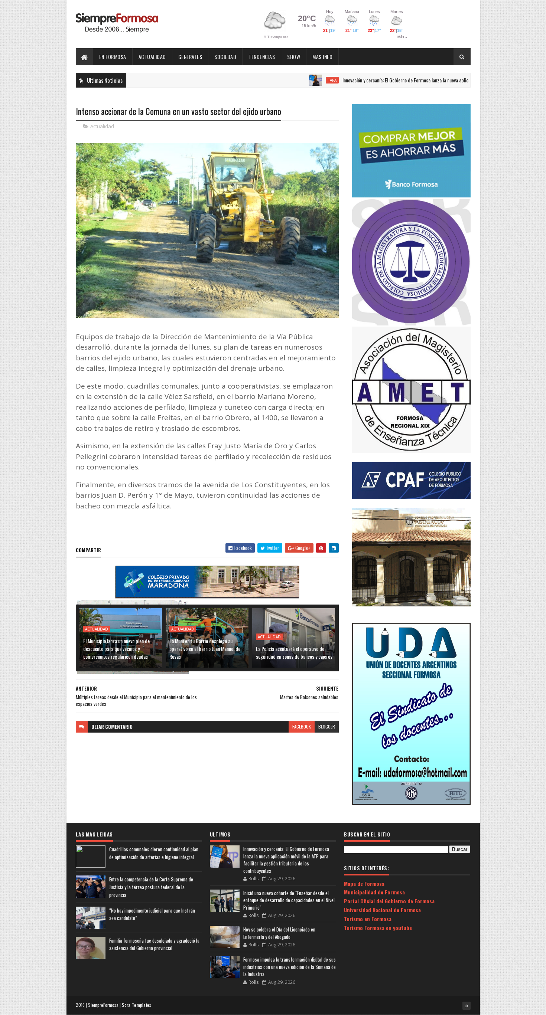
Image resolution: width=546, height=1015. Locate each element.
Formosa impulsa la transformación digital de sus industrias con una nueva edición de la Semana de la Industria (289, 967)
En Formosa (112, 56)
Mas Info (322, 56)
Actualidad (152, 56)
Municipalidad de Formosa (374, 892)
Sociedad (225, 56)
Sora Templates (137, 1005)
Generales (190, 56)
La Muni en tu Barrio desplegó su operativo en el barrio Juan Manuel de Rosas (204, 648)
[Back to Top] (466, 1006)
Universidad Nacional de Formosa (382, 910)
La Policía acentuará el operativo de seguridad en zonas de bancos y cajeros (294, 652)
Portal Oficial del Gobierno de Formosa (389, 901)
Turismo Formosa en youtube (378, 927)
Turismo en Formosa (367, 919)
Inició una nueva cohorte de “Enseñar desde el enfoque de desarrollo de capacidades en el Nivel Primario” (289, 900)
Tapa (302, 80)
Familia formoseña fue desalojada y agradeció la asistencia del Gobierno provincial (154, 944)
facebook (301, 726)
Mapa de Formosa (364, 883)
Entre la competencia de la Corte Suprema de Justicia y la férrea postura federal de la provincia (151, 886)
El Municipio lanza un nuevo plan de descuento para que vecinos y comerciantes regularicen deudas (116, 648)
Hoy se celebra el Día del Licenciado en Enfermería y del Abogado (279, 933)
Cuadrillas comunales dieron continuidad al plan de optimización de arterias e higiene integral (153, 853)
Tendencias (261, 56)
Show (293, 56)
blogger (326, 726)
